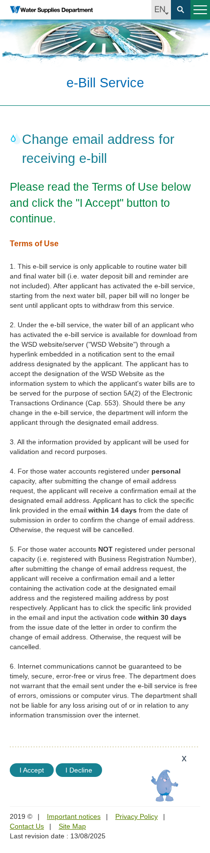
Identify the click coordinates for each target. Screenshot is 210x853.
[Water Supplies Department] (51, 10)
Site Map (72, 826)
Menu (200, 10)
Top (197, 790)
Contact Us (27, 826)
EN (161, 10)
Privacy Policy (136, 816)
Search (180, 10)
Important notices (74, 816)
